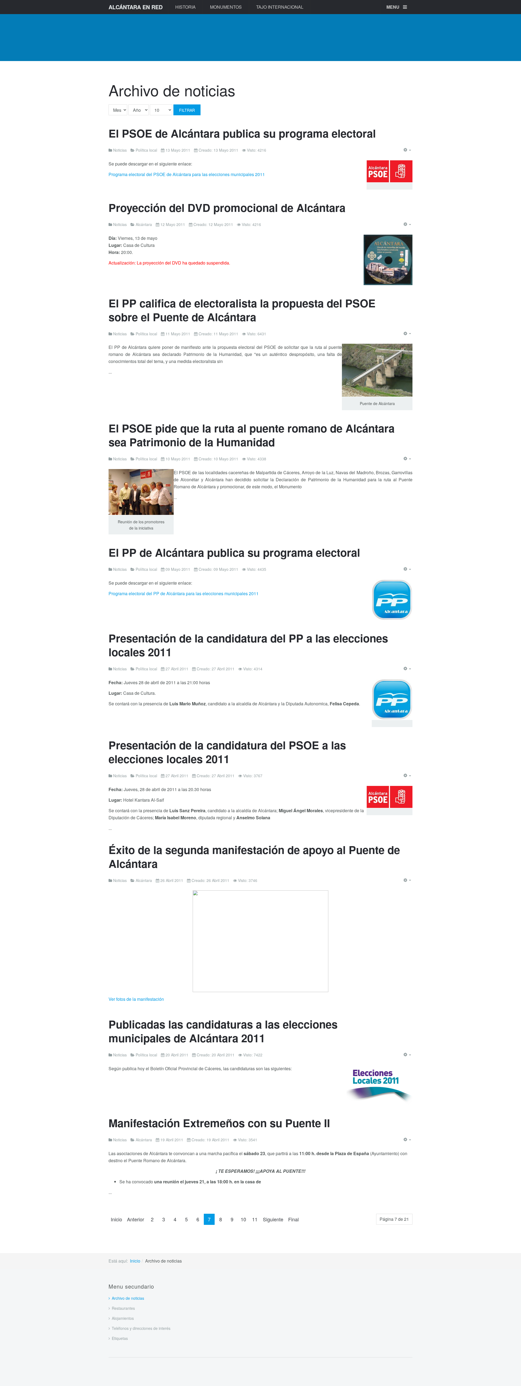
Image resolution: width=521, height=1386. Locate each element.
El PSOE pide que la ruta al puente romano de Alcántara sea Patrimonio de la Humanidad (252, 435)
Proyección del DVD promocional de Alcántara (227, 207)
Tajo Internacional (279, 7)
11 (255, 1219)
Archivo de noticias (128, 1298)
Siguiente (273, 1219)
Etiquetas (120, 1338)
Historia (185, 7)
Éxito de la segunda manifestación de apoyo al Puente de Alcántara (254, 856)
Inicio (116, 1219)
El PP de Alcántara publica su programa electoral (234, 552)
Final (293, 1219)
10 (243, 1219)
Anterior (135, 1219)
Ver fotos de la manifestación (136, 999)
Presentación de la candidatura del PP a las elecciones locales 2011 (248, 644)
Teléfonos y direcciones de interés (141, 1328)
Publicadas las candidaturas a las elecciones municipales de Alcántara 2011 (223, 1031)
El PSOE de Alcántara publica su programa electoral (242, 133)
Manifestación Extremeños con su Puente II (219, 1122)
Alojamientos (123, 1318)
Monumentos (226, 7)
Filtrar (187, 110)
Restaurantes (123, 1308)
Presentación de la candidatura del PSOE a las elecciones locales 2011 (227, 751)
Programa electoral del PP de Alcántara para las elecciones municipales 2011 (184, 593)
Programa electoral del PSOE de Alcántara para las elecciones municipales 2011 (187, 174)
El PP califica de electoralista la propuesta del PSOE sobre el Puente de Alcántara (242, 309)
